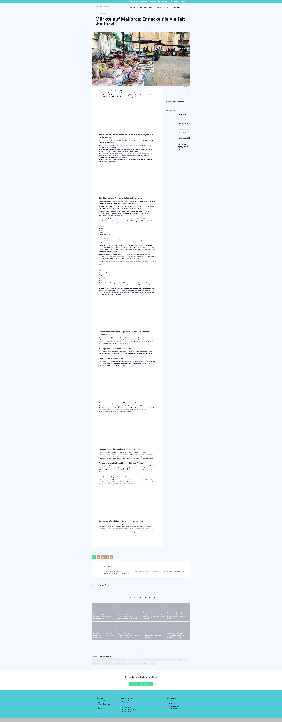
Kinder (173, 660)
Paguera (179, 660)
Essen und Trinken (155, 1)
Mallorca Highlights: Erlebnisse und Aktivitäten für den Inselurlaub (128, 635)
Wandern (182, 1)
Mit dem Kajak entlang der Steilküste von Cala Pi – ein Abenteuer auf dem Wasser (127, 617)
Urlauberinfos (145, 664)
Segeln (176, 1)
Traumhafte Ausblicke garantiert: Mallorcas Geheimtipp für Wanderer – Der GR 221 (177, 616)
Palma (185, 660)
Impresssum (171, 703)
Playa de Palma (96, 664)
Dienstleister (144, 1)
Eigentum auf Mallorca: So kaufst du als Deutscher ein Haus (184, 116)
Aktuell (132, 7)
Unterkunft (136, 664)
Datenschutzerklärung (174, 706)
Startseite (99, 13)
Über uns (100, 708)
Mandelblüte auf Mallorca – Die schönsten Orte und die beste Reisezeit (103, 635)
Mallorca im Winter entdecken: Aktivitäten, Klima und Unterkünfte (183, 123)
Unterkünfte (167, 7)
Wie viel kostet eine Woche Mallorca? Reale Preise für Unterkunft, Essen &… (184, 139)
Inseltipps (177, 7)
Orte (150, 7)
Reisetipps (105, 664)
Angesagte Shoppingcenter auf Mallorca (152, 636)
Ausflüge (131, 660)
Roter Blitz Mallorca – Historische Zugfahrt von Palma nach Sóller (102, 617)
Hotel (160, 660)
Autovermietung (134, 1)
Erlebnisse (157, 7)
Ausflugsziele (142, 7)
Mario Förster (108, 567)
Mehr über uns (172, 701)
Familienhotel (147, 660)
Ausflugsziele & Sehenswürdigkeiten (117, 660)
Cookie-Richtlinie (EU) (174, 708)
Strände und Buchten (120, 664)
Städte (129, 664)
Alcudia (104, 660)
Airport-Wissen (96, 660)
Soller (111, 664)
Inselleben (165, 1)
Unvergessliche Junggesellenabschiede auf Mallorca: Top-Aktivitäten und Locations (153, 616)
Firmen (155, 660)
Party (171, 1)
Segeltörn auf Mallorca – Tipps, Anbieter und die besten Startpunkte (176, 635)
